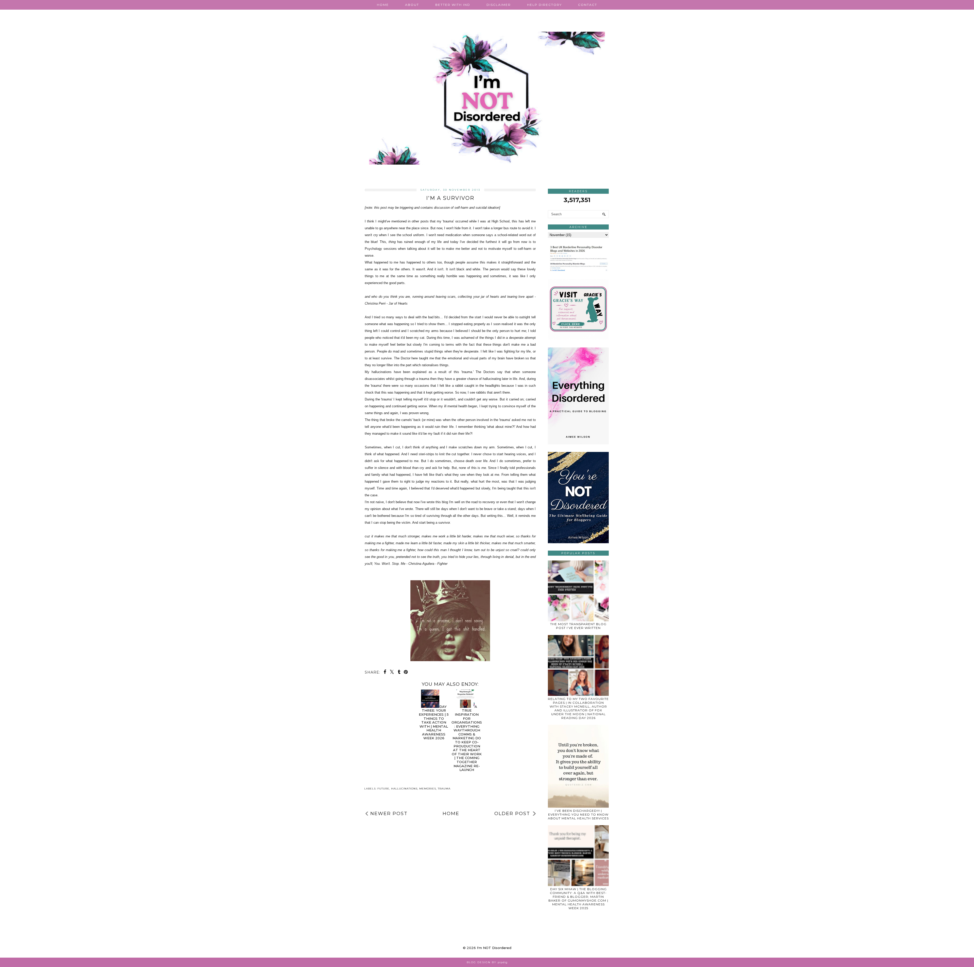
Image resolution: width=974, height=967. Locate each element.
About (412, 5)
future (383, 788)
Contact (587, 5)
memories (427, 788)
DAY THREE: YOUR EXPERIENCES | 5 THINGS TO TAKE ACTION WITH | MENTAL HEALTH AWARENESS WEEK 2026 (434, 722)
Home (383, 5)
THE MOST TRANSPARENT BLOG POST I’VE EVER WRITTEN (578, 626)
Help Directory (544, 5)
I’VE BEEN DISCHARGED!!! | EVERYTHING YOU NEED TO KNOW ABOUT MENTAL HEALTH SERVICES (578, 814)
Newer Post (389, 813)
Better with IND (452, 5)
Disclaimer (498, 5)
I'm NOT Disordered (494, 948)
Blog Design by (487, 962)
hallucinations (404, 788)
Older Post (512, 813)
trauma (444, 788)
